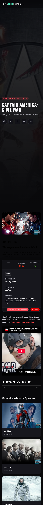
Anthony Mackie (20, 301)
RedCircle (11, 256)
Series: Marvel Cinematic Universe (26, 115)
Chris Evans (9, 298)
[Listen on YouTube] (24, 121)
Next (37, 388)
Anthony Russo (10, 282)
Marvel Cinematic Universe (17, 309)
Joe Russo (8, 290)
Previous (7, 388)
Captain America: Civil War (22, 322)
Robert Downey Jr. (21, 298)
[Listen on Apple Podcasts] (10, 121)
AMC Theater (35, 309)
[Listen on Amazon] (17, 121)
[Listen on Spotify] (4, 121)
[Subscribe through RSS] (30, 121)
